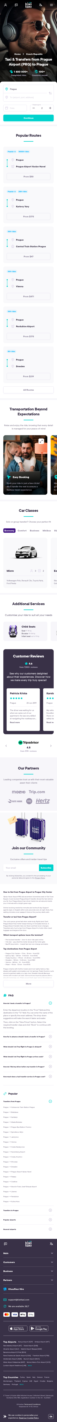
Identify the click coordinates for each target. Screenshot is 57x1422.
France (46, 1377)
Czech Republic (34, 54)
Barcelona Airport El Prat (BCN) (14, 1352)
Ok (51, 1416)
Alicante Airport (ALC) (11, 1349)
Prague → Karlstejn (10, 1117)
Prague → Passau (9, 1177)
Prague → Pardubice (11, 1196)
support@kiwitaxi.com (18, 1299)
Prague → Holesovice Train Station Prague (19, 1107)
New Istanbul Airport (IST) (12, 1346)
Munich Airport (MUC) (32, 1359)
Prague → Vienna (9, 1142)
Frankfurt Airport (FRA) (41, 1355)
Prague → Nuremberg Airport (14, 1152)
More (30, 1365)
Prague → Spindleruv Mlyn (13, 1132)
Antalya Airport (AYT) (42, 1342)
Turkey (22, 1377)
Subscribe (46, 867)
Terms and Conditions (32, 1404)
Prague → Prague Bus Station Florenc (17, 1127)
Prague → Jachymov (11, 1137)
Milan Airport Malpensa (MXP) (14, 1362)
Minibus (47, 530)
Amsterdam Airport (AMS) (12, 1359)
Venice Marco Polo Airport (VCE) (38, 1362)
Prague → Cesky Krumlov (12, 1157)
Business (34, 530)
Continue (28, 118)
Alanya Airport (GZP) (25, 1342)
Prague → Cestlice (10, 1182)
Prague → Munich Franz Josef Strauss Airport (20, 1187)
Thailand (17, 1381)
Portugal (15, 1384)
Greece (40, 1377)
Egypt (36, 1381)
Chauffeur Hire (16, 1289)
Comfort (22, 530)
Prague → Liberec (10, 1191)
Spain (29, 1377)
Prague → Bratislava (10, 1112)
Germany (6, 1384)
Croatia (42, 1381)
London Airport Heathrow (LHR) (14, 1365)
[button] (32, 108)
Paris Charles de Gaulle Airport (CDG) (17, 1355)
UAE (30, 1381)
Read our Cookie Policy (28, 1418)
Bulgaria (50, 1381)
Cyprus (25, 1381)
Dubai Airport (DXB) (31, 1346)
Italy (33, 1377)
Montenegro (8, 1381)
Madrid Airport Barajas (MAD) (31, 1349)
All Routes (28, 389)
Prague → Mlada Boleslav (12, 1122)
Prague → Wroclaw (10, 1162)
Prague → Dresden (10, 1167)
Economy (9, 530)
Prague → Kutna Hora (11, 1201)
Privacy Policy (40, 878)
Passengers (37, 105)
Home (17, 54)
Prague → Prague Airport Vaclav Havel (17, 1172)
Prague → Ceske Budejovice (14, 1147)
